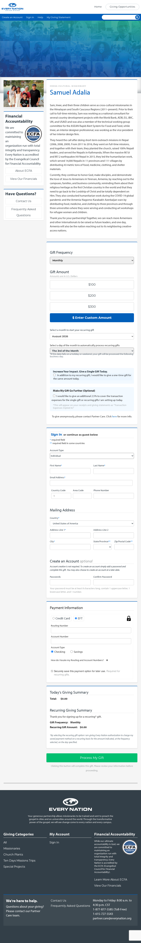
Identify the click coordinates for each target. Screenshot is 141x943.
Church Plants (13, 854)
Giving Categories (18, 834)
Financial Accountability (114, 834)
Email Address (57, 477)
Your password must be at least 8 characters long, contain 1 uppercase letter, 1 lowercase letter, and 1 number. (90, 590)
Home (98, 6)
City (52, 541)
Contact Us (23, 201)
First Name (56, 465)
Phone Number (101, 490)
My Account (59, 834)
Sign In (30, 17)
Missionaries (11, 848)
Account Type (57, 450)
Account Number (59, 636)
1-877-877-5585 (103, 909)
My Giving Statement (58, 17)
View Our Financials (23, 179)
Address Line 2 (100, 529)
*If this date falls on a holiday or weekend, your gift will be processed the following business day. (91, 355)
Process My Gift (92, 758)
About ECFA (23, 170)
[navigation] (115, 7)
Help (40, 17)
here (114, 416)
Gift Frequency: (59, 722)
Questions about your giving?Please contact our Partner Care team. (25, 911)
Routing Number (59, 625)
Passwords (55, 576)
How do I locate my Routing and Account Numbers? (78, 660)
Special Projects (14, 866)
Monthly (75, 722)
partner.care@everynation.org (112, 918)
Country (54, 517)
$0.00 (64, 698)
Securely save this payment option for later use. (87, 672)
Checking (59, 651)
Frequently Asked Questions (23, 212)
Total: (53, 698)
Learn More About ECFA (110, 879)
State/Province (101, 541)
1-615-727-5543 (103, 914)
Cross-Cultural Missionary (68, 86)
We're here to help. (21, 900)
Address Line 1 (58, 529)
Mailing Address (62, 510)
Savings (78, 651)
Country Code (58, 490)
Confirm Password (102, 576)
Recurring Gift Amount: (64, 727)
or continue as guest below (80, 434)
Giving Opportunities (122, 6)
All (5, 842)
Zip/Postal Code (123, 541)
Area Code (78, 490)
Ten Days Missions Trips (19, 860)
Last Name (99, 465)
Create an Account (12, 17)
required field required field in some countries (67, 441)
